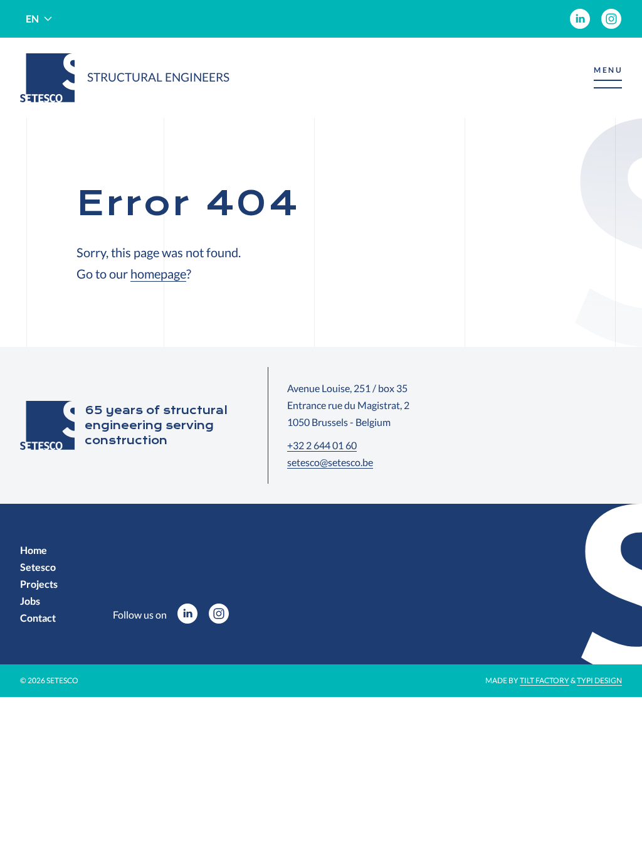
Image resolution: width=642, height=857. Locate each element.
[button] (608, 78)
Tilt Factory (544, 680)
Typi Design (599, 680)
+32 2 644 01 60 (322, 445)
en (32, 18)
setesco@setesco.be (330, 462)
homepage (158, 273)
